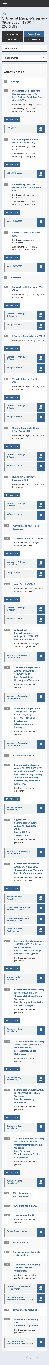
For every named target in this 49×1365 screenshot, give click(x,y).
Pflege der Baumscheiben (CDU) (28, 336)
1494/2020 (13, 397)
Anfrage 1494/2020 (15, 416)
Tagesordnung (34, 34)
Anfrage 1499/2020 (15, 514)
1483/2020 (13, 119)
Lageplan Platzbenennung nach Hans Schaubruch (18, 908)
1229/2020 (13, 969)
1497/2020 (13, 446)
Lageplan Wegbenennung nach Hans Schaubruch (18, 919)
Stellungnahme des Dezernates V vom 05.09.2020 (20, 1298)
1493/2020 (13, 348)
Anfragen (16, 277)
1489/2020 (13, 257)
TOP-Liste (12, 40)
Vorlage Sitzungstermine (17, 1231)
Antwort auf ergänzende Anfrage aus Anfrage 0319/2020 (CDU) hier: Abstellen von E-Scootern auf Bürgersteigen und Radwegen (27, 718)
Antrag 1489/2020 (14, 266)
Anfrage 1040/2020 (15, 573)
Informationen (12, 34)
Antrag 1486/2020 (14, 221)
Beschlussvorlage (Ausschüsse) (14, 808)
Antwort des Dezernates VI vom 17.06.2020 (18, 697)
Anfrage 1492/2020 (15, 324)
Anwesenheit (34, 40)
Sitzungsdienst (34, 1358)
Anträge (15, 81)
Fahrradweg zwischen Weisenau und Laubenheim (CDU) (26, 187)
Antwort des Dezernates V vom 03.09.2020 (18, 1288)
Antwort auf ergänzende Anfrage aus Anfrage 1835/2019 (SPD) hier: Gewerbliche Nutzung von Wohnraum (27, 674)
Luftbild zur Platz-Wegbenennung (15, 930)
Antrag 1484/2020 (14, 173)
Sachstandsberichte (23, 755)
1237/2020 (13, 799)
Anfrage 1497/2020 (15, 465)
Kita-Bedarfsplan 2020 (25, 1205)
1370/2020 (13, 1117)
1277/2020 (13, 888)
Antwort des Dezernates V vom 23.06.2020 (18, 852)
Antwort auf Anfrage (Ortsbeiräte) (16, 315)
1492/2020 (13, 305)
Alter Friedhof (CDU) (24, 584)
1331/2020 (13, 1020)
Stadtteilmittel (20, 1242)
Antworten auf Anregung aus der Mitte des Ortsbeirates (27, 1267)
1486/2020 (13, 212)
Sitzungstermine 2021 (25, 1215)
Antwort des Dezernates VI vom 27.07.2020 (18, 656)
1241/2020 (13, 1172)
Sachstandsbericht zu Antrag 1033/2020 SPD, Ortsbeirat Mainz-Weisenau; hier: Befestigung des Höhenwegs (29, 1047)
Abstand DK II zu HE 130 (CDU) (29, 538)
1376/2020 (13, 1069)
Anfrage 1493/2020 (15, 367)
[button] (41, 129)
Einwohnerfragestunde (25, 1309)
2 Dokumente (11, 57)
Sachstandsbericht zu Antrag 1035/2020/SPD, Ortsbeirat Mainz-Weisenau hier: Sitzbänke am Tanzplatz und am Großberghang (29, 947)
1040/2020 (13, 553)
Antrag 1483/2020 (14, 128)
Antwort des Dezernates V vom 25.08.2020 (18, 744)
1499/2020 (13, 495)
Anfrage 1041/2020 (15, 618)
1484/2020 (13, 164)
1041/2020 (13, 599)
